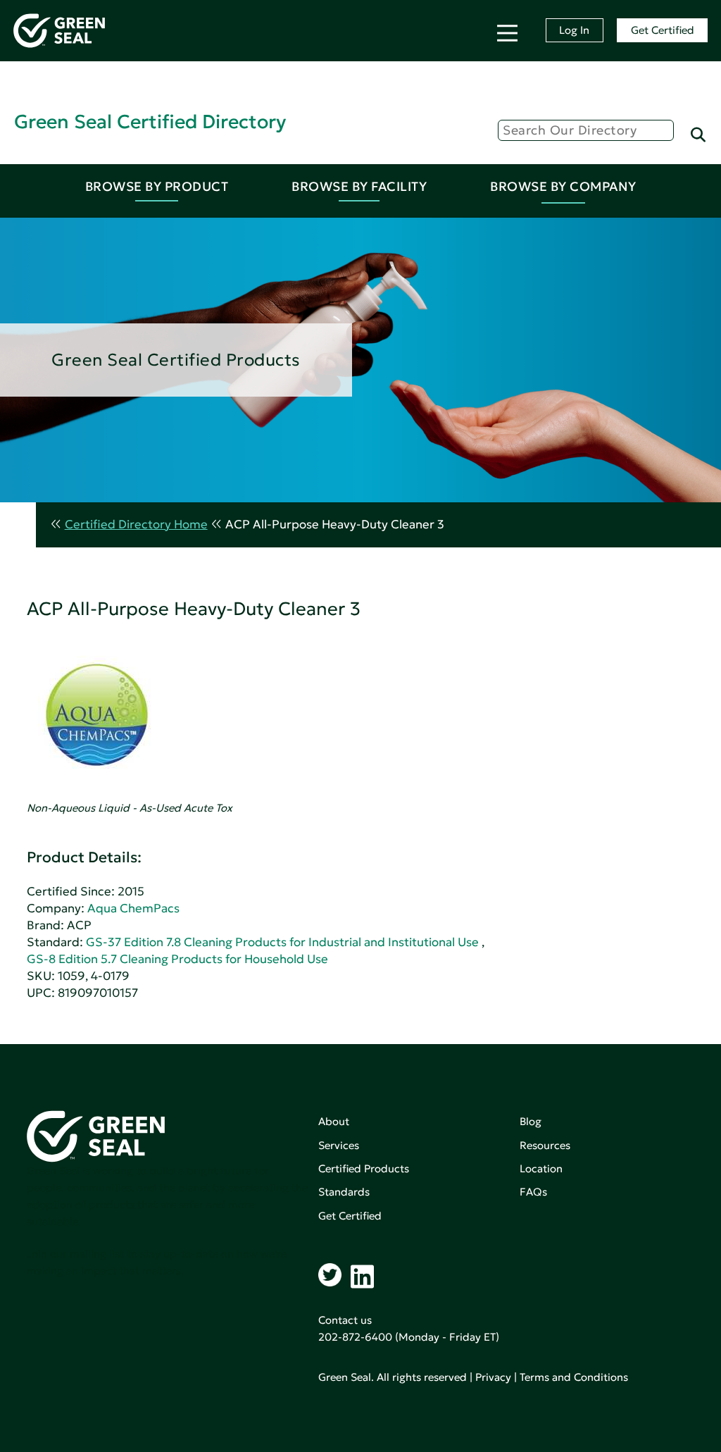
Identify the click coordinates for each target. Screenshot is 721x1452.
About (333, 1121)
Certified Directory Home (136, 524)
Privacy (493, 1377)
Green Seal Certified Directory (150, 121)
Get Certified (662, 30)
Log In (574, 30)
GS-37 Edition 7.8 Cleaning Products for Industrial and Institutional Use (282, 942)
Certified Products (363, 1168)
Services (338, 1145)
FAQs (533, 1191)
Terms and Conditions (574, 1377)
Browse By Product (157, 186)
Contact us (345, 1320)
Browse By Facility (359, 186)
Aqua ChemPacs (133, 908)
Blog (530, 1121)
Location (541, 1168)
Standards (344, 1191)
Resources (545, 1145)
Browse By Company (563, 186)
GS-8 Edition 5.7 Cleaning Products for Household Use (177, 959)
